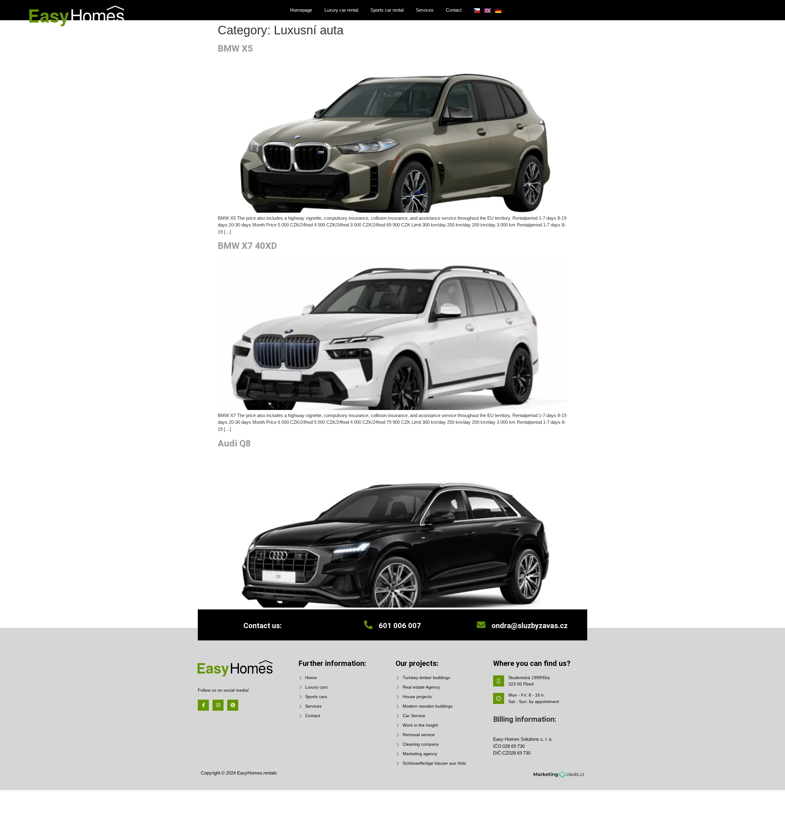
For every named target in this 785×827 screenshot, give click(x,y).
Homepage (301, 10)
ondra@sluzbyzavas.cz (530, 625)
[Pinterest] (232, 705)
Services (425, 10)
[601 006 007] (368, 624)
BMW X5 (235, 48)
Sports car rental (387, 10)
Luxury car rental (341, 10)
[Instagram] (218, 705)
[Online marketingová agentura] (559, 776)
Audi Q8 (234, 443)
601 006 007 (400, 625)
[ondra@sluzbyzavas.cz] (481, 624)
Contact (453, 10)
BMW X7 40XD (247, 245)
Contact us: (262, 625)
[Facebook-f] (203, 705)
